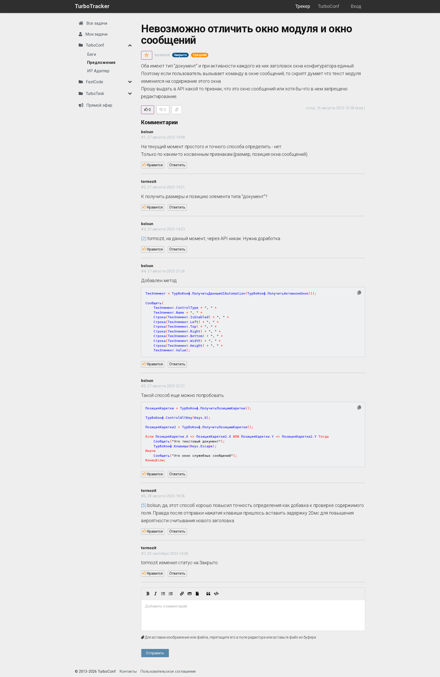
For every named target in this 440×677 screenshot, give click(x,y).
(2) (143, 238)
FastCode (94, 81)
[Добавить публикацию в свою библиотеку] (146, 55)
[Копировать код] (359, 292)
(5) (143, 505)
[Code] (216, 594)
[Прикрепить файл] (197, 594)
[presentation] (253, 606)
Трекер (302, 6)
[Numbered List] (170, 594)
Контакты (128, 671)
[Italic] (155, 594)
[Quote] (208, 594)
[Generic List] (163, 594)
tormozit (162, 55)
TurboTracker (92, 6)
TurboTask (94, 93)
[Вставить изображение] (189, 594)
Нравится (154, 165)
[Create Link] (182, 594)
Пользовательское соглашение (168, 671)
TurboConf (328, 6)
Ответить (177, 165)
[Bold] (148, 594)
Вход (356, 6)
